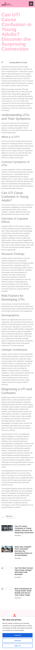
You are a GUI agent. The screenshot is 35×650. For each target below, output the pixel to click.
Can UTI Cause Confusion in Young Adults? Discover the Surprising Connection (24, 529)
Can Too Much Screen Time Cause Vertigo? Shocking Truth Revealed (24, 571)
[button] (31, 3)
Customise (17, 640)
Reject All (18, 646)
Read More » (18, 535)
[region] (17, 633)
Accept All (17, 635)
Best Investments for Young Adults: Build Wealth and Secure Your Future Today (23, 592)
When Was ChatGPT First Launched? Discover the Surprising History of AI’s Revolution (23, 551)
